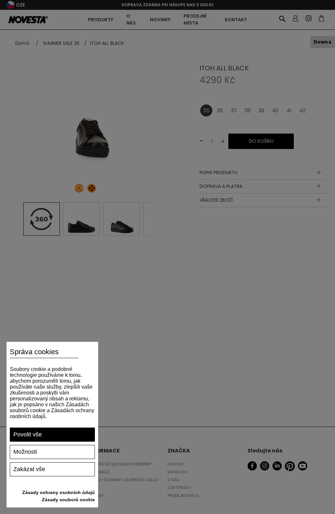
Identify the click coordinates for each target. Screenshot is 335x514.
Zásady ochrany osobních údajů (58, 492)
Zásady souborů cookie (68, 499)
